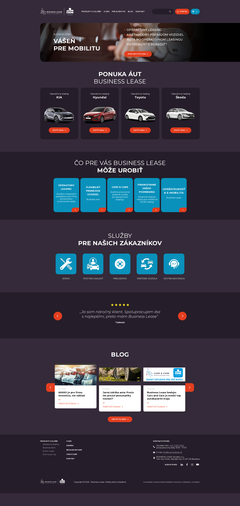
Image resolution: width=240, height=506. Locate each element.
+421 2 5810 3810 (176, 445)
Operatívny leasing (51, 444)
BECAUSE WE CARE (74, 450)
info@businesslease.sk (172, 452)
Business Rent (49, 448)
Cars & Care (71, 454)
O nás (69, 441)
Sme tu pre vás (49, 454)
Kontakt (70, 459)
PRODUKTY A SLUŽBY (49, 441)
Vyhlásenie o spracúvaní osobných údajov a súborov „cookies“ (171, 482)
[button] (195, 11)
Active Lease (48, 451)
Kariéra (70, 445)
